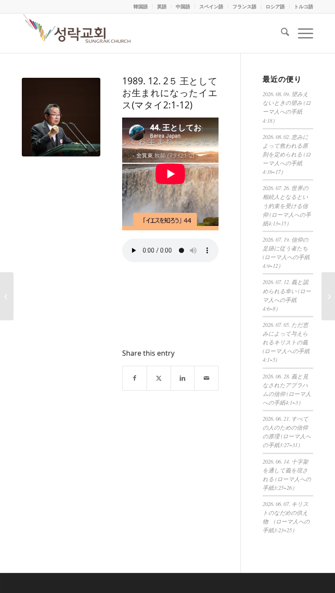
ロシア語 (275, 6)
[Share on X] (159, 378)
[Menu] (301, 33)
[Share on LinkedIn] (183, 378)
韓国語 (140, 6)
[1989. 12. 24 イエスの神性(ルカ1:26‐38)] (7, 296)
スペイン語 (211, 6)
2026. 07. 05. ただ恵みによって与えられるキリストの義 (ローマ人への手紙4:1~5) (286, 342)
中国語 (183, 6)
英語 (162, 6)
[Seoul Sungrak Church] (78, 33)
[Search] (280, 33)
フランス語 (244, 6)
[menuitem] (141, 6)
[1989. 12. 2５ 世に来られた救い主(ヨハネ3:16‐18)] (328, 296)
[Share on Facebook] (135, 378)
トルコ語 (303, 6)
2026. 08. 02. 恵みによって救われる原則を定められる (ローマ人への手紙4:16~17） (287, 154)
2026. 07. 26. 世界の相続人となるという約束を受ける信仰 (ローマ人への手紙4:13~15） (287, 205)
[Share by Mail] (206, 378)
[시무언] (61, 117)
